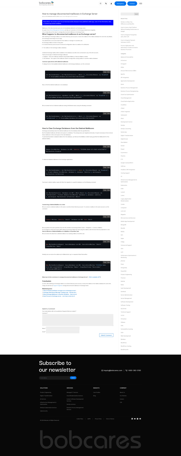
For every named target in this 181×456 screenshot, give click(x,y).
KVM (122, 188)
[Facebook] (140, 418)
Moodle (123, 228)
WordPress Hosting (126, 346)
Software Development (127, 302)
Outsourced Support (126, 245)
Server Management (67, 16)
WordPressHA (124, 349)
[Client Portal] (111, 3)
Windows (123, 339)
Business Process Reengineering (129, 91)
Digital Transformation (127, 135)
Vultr (122, 332)
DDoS (122, 118)
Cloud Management (126, 98)
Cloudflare (123, 105)
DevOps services (71, 404)
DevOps (123, 125)
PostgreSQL (124, 267)
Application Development (128, 81)
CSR (121, 402)
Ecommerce (124, 152)
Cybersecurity (44, 411)
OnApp (122, 242)
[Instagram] (137, 418)
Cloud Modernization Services (75, 395)
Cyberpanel (124, 115)
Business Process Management (129, 87)
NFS (122, 235)
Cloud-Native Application (127, 101)
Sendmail (123, 291)
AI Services (124, 60)
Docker (123, 145)
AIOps (122, 67)
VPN (122, 325)
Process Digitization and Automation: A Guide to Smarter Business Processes (129, 47)
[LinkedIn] (132, 418)
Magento (123, 214)
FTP (122, 159)
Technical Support (126, 312)
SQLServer (123, 308)
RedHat (123, 281)
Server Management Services (57, 30)
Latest (60, 16)
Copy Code (106, 72)
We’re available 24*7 (94, 277)
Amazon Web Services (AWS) (128, 70)
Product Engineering (126, 274)
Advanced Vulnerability (127, 57)
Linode (123, 204)
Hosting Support (125, 173)
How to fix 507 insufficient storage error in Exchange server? (59, 290)
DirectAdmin (124, 142)
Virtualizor (123, 319)
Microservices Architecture (128, 218)
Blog (94, 395)
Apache (123, 74)
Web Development (126, 336)
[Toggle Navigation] (140, 3)
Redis (122, 284)
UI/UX (122, 315)
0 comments (74, 16)
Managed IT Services (72, 392)
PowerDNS (123, 271)
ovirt (122, 252)
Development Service (126, 122)
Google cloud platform (127, 162)
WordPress (124, 342)
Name (44, 328)
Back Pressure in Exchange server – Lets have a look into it (59, 296)
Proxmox (123, 278)
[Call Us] (106, 3)
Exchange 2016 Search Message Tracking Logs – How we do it (59, 292)
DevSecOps (124, 132)
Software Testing (125, 305)
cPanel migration (125, 111)
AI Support (123, 64)
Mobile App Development (128, 221)
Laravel (123, 192)
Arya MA (45, 16)
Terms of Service (110, 418)
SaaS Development (126, 288)
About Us (122, 392)
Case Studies (96, 392)
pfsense (123, 261)
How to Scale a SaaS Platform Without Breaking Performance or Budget (130, 29)
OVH (122, 248)
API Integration (125, 77)
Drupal (122, 149)
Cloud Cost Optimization (127, 94)
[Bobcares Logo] (48, 3)
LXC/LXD (123, 211)
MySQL (123, 231)
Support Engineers (58, 285)
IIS (121, 176)
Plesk (122, 264)
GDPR (89, 418)
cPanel (122, 108)
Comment (45, 313)
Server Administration (126, 295)
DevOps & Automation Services (48, 407)
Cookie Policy (80, 418)
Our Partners (123, 395)
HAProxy (123, 166)
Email (44, 331)
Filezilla (123, 156)
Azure (122, 84)
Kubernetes (124, 185)
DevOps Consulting (126, 128)
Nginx (122, 238)
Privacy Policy (98, 418)
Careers (122, 399)
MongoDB (123, 224)
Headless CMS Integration (128, 169)
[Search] (100, 3)
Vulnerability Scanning (127, 329)
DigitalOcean (124, 139)
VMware (123, 322)
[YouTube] (135, 418)
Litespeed (123, 207)
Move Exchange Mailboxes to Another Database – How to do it (60, 294)
